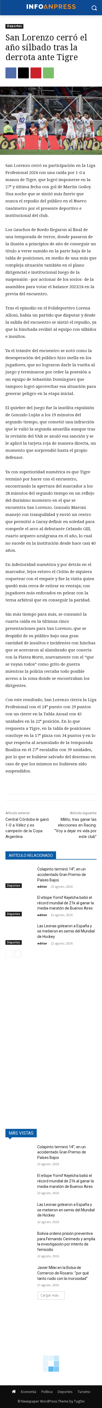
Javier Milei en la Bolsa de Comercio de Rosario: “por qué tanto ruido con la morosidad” (63, 1272)
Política (46, 1391)
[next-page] (17, 953)
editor (42, 886)
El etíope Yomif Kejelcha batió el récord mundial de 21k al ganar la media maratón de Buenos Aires (65, 902)
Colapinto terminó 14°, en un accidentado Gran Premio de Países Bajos (61, 874)
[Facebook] (10, 72)
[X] (23, 72)
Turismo (84, 1391)
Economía (28, 1391)
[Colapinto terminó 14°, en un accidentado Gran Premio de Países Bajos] (19, 876)
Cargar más (49, 1295)
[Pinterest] (35, 72)
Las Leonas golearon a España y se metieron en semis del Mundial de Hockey (66, 931)
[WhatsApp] (48, 72)
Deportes (14, 26)
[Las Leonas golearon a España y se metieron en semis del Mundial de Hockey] (19, 933)
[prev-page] (8, 953)
